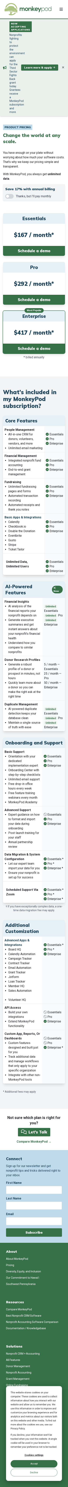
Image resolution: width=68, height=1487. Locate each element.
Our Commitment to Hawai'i (22, 1277)
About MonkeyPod (17, 1258)
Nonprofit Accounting (18, 1372)
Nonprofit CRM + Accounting (23, 1353)
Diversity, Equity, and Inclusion (23, 1271)
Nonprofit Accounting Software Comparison (32, 1321)
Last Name (13, 1198)
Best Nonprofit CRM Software (23, 1315)
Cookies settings (34, 1455)
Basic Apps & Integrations (23, 517)
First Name (14, 1183)
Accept (34, 1463)
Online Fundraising (17, 1385)
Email (10, 1214)
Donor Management (18, 1366)
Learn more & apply (38, 67)
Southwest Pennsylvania (21, 1284)
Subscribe (34, 1232)
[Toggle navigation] (60, 9)
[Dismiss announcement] (63, 67)
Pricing (10, 1265)
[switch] (9, 196)
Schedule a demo (34, 250)
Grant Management (17, 1378)
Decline (34, 1472)
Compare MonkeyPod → (34, 1141)
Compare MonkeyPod (19, 1309)
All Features (13, 1359)
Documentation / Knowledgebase (26, 1328)
